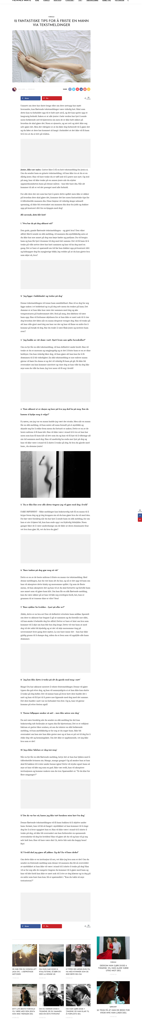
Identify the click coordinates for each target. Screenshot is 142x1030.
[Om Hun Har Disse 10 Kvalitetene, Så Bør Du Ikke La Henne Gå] (51, 955)
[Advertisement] (56, 153)
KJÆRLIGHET (113, 1007)
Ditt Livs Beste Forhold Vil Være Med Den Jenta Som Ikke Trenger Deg (23, 1011)
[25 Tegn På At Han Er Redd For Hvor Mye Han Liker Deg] (113, 992)
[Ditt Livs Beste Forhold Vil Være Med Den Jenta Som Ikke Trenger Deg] (24, 994)
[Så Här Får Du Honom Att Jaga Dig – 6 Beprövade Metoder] (24, 955)
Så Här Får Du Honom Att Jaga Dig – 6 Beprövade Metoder (24, 971)
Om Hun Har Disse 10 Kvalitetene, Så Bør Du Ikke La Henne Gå (50, 971)
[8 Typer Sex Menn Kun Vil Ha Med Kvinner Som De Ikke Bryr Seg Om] (78, 955)
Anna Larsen (21, 89)
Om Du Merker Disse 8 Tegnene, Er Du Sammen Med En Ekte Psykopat (50, 1011)
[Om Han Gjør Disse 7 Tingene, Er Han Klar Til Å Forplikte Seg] (78, 994)
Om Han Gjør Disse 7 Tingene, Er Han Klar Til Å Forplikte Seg (77, 1011)
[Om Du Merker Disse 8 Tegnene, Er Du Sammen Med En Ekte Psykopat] (51, 994)
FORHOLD (51, 17)
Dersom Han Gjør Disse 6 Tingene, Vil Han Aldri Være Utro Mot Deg (113, 968)
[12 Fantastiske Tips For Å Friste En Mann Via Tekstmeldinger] (51, 56)
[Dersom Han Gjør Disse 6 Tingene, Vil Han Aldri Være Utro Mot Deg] (113, 947)
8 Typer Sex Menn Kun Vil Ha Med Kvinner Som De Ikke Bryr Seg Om (78, 971)
